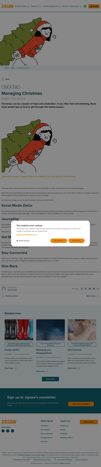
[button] (50, 235)
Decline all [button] (58, 241)
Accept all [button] (76, 241)
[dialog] (50, 233)
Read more (51, 231)
